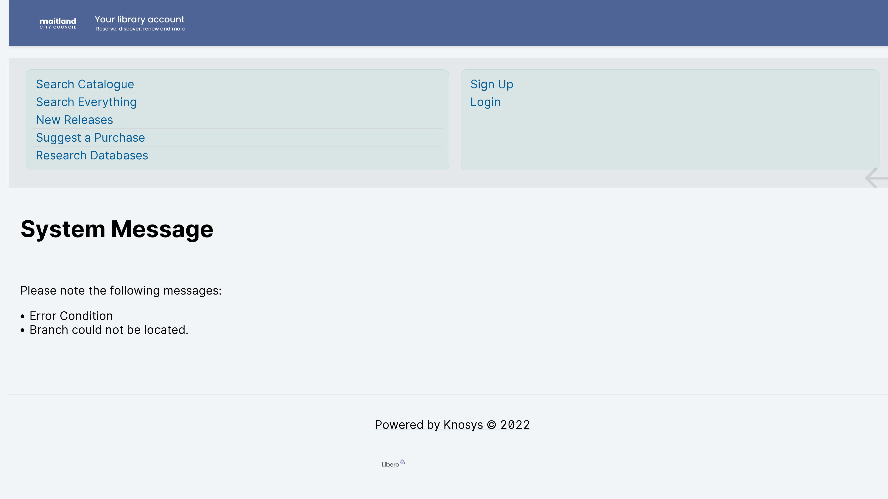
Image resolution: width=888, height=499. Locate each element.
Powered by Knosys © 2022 (452, 425)
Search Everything (86, 102)
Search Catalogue (85, 84)
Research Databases (92, 155)
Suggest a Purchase (90, 137)
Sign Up (492, 84)
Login (485, 102)
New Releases (74, 120)
